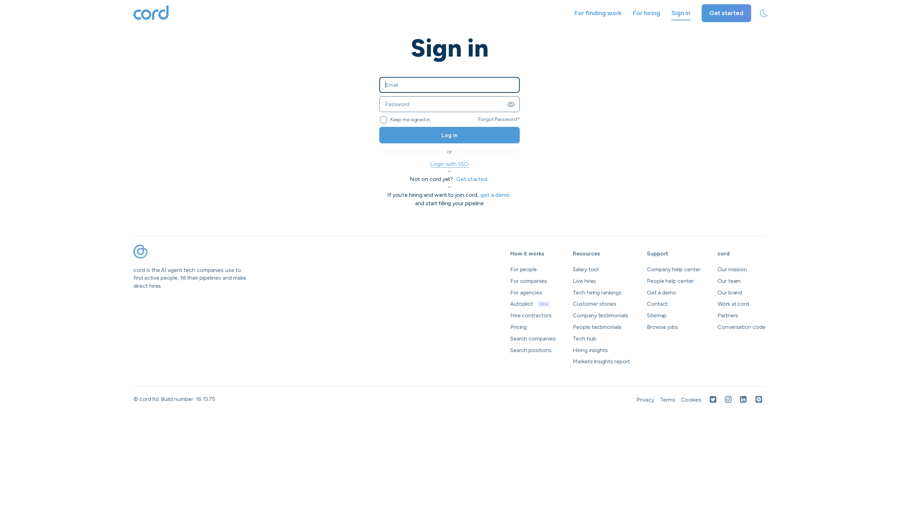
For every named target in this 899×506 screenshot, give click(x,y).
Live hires (584, 281)
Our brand (729, 292)
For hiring (646, 13)
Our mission (732, 269)
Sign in (680, 13)
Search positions (531, 350)
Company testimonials (600, 315)
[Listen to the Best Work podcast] (759, 400)
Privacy (645, 399)
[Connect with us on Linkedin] (743, 400)
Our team (729, 281)
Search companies (533, 338)
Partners (728, 315)
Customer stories (594, 303)
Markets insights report (601, 361)
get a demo (495, 195)
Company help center (674, 269)
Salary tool (585, 269)
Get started (726, 13)
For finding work (598, 13)
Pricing (518, 327)
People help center (670, 281)
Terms (667, 399)
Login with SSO (449, 164)
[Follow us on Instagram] (728, 400)
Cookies (691, 399)
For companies (528, 281)
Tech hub (584, 338)
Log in (449, 135)
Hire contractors (531, 315)
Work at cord (733, 303)
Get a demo (662, 292)
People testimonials (597, 327)
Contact (657, 303)
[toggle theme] (764, 13)
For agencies (526, 292)
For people (523, 269)
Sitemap (657, 315)
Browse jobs (662, 327)
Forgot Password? (499, 119)
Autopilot (529, 303)
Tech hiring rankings (597, 292)
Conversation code (741, 327)
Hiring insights (590, 350)
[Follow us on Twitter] (713, 400)
